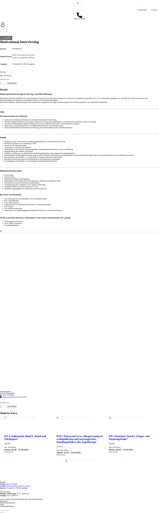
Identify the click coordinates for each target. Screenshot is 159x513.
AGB (2, 504)
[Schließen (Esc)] (7, 510)
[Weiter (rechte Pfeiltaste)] (3, 512)
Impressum (3, 501)
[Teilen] (5, 510)
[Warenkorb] (3, 30)
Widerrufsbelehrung (7, 506)
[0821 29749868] (79, 15)
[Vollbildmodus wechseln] (3, 510)
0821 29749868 (79, 19)
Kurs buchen (12, 83)
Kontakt (154, 10)
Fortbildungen (142, 10)
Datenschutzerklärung (7, 503)
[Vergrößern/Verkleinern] (1, 510)
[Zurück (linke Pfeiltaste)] (1, 512)
